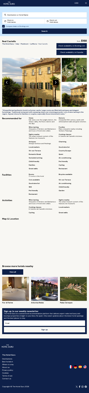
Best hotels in (7, 362)
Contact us (6, 378)
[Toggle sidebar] (86, 3)
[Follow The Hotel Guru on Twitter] (77, 387)
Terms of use (7, 376)
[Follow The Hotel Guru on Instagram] (82, 387)
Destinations (7, 359)
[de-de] (75, 367)
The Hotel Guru (8, 355)
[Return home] (9, 3)
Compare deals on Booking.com (17, 26)
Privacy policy (7, 370)
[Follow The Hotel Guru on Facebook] (79, 387)
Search (44, 31)
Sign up (44, 329)
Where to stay (8, 364)
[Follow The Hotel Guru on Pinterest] (86, 387)
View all (13, 272)
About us (6, 367)
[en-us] (85, 367)
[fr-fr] (71, 367)
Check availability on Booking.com (71, 46)
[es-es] (80, 367)
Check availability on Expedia (71, 52)
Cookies (5, 373)
